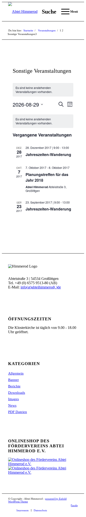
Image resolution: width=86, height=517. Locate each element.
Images (13, 399)
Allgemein (16, 373)
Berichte (14, 386)
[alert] (43, 90)
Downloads (16, 393)
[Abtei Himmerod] (36, 11)
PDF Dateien (17, 412)
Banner (13, 380)
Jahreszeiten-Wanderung (48, 154)
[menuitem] (46, 11)
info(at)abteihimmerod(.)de (41, 287)
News (12, 405)
